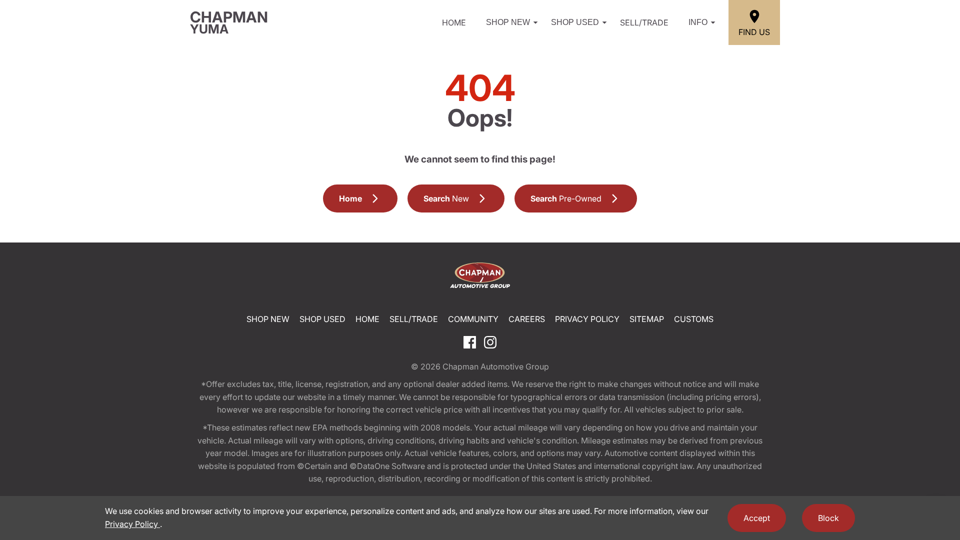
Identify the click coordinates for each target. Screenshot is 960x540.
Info (698, 22)
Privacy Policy (587, 319)
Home (454, 23)
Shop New (508, 22)
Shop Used (575, 22)
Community (473, 319)
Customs (694, 319)
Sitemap (647, 319)
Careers (526, 319)
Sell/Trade (644, 23)
